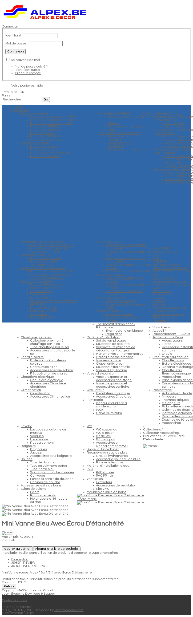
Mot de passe (15, 43)
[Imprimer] (7, 533)
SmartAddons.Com (69, 610)
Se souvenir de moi (25, 60)
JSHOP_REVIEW (23, 562)
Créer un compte (28, 73)
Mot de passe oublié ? (31, 66)
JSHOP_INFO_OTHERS (28, 566)
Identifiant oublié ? (29, 70)
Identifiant (13, 35)
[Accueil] (45, 20)
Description (19, 559)
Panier (7, 95)
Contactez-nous (14, 600)
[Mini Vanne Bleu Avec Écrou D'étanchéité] (110, 503)
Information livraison (17, 607)
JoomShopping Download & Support (28, 593)
